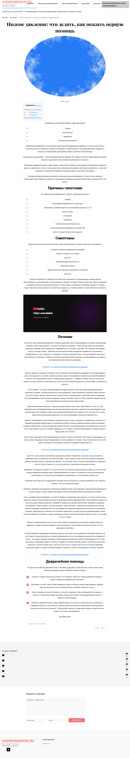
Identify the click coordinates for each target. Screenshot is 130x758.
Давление (30, 3)
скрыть (37, 105)
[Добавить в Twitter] (39, 627)
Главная (5, 17)
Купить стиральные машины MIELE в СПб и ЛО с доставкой (19, 8)
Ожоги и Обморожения (69, 3)
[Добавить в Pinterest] (42, 627)
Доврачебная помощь (33, 118)
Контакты (46, 744)
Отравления (85, 3)
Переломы (97, 3)
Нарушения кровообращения (48, 3)
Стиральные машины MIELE (12, 12)
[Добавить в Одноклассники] (36, 627)
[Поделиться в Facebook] (30, 627)
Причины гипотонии (33, 109)
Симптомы (33, 112)
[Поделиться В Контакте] (33, 627)
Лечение (33, 115)
